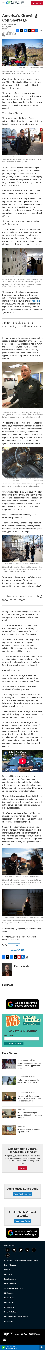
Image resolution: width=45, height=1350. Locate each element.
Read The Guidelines (22, 1194)
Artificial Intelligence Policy (13, 1288)
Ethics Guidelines (10, 1284)
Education (21, 1110)
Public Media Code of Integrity (22, 1213)
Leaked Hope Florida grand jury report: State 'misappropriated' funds (29, 1065)
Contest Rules (9, 1302)
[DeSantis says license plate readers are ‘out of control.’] (9, 1080)
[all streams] (42, 1347)
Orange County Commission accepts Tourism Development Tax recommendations (29, 1098)
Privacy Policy (9, 1298)
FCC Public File (9, 1307)
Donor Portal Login (10, 1312)
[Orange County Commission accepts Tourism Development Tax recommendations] (9, 1096)
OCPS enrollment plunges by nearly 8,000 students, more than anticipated (29, 1115)
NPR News (14, 945)
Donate (38, 3)
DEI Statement (9, 1293)
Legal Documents (10, 1279)
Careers (7, 1270)
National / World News (19, 950)
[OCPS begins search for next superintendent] (9, 1130)
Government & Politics (26, 1060)
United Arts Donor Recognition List (16, 1316)
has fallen (36, 301)
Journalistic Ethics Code (22, 1188)
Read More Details (22, 1221)
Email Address (10, 1035)
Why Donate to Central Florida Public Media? (22, 1150)
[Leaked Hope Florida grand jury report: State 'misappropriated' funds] (9, 1064)
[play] (3, 1347)
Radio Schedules (10, 1265)
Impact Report (9, 1321)
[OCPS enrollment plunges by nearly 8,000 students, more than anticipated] (9, 1113)
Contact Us (8, 1274)
